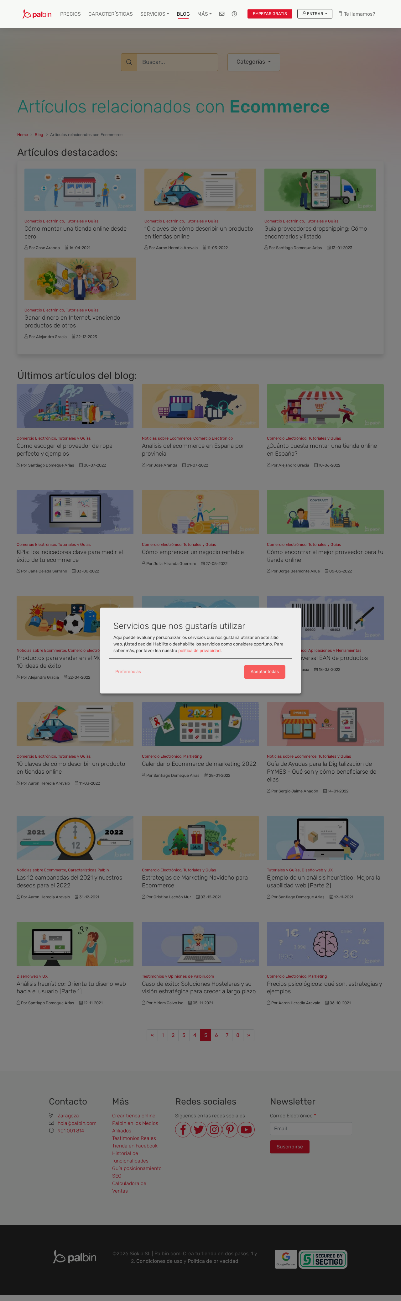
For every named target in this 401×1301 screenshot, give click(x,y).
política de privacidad (199, 651)
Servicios (152, 14)
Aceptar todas (265, 672)
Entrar (315, 13)
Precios (70, 14)
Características (110, 14)
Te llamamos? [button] (359, 14)
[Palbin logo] (36, 14)
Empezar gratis (270, 13)
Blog (183, 14)
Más (202, 14)
